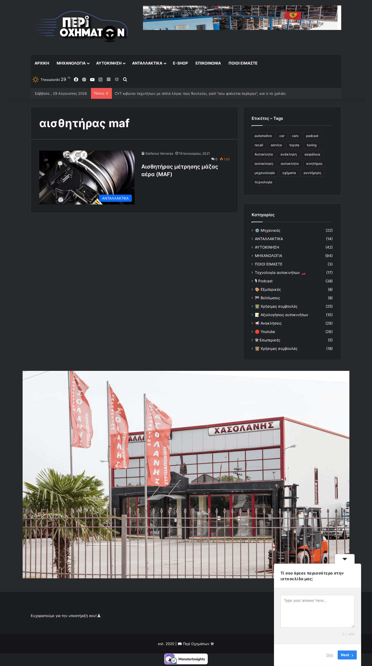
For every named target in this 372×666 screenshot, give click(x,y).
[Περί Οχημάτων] (80, 27)
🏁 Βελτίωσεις (267, 298)
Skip (329, 655)
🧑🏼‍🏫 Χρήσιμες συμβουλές (276, 348)
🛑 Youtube (265, 331)
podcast (312, 136)
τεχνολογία (263, 182)
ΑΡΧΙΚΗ (42, 63)
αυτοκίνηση (264, 163)
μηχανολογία (265, 173)
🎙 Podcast (264, 281)
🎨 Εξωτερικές (268, 289)
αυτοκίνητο (290, 163)
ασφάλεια (312, 154)
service (276, 145)
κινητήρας (314, 163)
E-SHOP (180, 63)
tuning (311, 145)
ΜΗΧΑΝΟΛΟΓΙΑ (71, 63)
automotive (263, 136)
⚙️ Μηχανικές (267, 230)
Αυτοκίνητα (264, 154)
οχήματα (289, 173)
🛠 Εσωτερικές (267, 340)
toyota (294, 145)
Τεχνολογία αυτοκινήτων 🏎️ (280, 272)
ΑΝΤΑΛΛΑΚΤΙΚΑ (147, 63)
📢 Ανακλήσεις (268, 323)
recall (259, 145)
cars (295, 136)
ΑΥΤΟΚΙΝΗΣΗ (108, 63)
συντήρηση (312, 173)
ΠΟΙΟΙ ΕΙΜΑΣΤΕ (243, 63)
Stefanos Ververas (159, 153)
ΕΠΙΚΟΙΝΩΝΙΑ (208, 63)
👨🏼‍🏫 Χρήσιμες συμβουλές (276, 306)
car (281, 136)
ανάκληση (288, 154)
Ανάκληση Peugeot (131, 93)
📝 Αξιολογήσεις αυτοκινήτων (281, 315)
